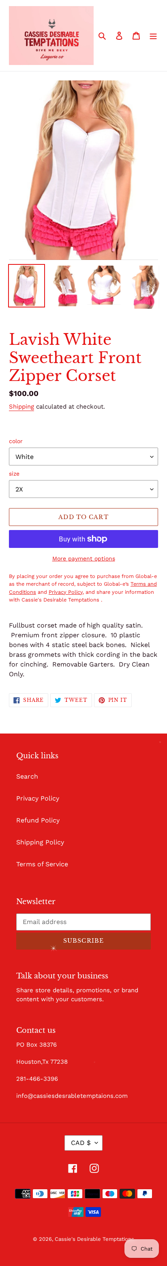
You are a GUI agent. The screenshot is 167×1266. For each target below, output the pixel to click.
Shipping (21, 406)
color (16, 441)
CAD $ (81, 1143)
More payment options (83, 558)
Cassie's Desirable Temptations (94, 1239)
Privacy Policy (37, 798)
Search (27, 776)
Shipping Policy (40, 842)
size (14, 473)
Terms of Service (42, 864)
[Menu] (153, 35)
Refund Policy (38, 820)
